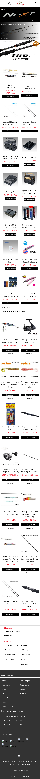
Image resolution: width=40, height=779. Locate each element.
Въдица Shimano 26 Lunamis (10, 602)
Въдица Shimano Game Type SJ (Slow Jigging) (29, 123)
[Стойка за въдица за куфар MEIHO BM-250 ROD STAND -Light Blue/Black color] (29, 213)
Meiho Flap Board (10, 192)
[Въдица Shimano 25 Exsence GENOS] (30, 414)
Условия (4, 702)
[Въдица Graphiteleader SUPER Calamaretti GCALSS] (29, 74)
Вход (3, 693)
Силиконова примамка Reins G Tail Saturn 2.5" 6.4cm (30, 384)
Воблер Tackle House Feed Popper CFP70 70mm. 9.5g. (30, 514)
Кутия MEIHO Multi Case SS (10, 261)
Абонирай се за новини (13, 631)
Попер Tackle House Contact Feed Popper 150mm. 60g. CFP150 (10, 559)
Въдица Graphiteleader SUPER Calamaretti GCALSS (29, 87)
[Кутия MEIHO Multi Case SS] (10, 247)
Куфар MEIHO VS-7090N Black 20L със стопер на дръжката (10, 157)
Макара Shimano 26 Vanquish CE (29, 341)
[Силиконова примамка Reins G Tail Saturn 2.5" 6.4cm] (30, 369)
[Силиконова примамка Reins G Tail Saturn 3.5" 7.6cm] (10, 369)
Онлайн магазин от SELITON (20, 777)
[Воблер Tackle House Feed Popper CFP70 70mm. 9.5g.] (30, 499)
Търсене (23, 693)
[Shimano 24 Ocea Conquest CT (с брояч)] (10, 456)
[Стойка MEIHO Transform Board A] (10, 213)
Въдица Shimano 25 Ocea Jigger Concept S (29, 470)
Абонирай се (6, 307)
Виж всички (8, 635)
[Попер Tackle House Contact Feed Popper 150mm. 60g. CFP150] (10, 544)
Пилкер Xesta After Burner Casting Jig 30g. (29, 261)
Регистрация (24, 685)
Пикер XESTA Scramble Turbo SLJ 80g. (29, 295)
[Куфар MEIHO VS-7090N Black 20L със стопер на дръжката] (10, 144)
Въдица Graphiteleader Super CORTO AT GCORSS (10, 86)
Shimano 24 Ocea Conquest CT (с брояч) (10, 470)
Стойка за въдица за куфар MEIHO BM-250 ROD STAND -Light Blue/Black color (29, 226)
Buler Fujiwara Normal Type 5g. (10, 428)
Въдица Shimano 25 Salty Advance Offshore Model (29, 603)
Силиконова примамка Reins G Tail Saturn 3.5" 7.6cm (10, 384)
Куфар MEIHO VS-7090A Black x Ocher (29, 192)
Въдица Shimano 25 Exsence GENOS (29, 428)
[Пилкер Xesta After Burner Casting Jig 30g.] (29, 247)
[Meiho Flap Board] (10, 180)
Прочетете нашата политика (20, 764)
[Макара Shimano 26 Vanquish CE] (30, 327)
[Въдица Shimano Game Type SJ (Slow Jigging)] (29, 110)
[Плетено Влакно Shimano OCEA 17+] (10, 282)
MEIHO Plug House (29, 157)
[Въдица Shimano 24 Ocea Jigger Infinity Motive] (10, 110)
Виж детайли (10, 96)
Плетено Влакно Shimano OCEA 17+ (10, 295)
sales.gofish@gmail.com (17, 716)
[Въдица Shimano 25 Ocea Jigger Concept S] (30, 456)
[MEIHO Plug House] (29, 145)
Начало (4, 681)
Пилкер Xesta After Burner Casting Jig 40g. (10, 341)
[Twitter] (8, 728)
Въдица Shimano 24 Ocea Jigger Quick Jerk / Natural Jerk (30, 559)
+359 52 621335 (16, 724)
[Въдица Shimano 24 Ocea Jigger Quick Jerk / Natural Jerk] (30, 544)
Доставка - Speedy (8, 706)
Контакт (23, 689)
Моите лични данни (21, 770)
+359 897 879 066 (17, 720)
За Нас (4, 689)
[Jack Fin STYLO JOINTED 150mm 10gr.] (10, 499)
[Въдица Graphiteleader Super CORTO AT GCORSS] (10, 73)
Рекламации (6, 685)
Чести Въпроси (25, 681)
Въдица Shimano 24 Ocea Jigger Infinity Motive (10, 123)
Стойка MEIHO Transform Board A (10, 226)
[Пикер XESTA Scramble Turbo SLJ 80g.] (29, 282)
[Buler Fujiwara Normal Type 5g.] (10, 414)
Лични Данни (6, 698)
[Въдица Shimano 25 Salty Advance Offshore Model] (30, 588)
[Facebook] (4, 728)
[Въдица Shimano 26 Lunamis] (10, 588)
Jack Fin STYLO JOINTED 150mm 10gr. (10, 513)
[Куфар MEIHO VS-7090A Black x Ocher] (29, 179)
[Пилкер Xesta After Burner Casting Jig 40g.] (10, 327)
